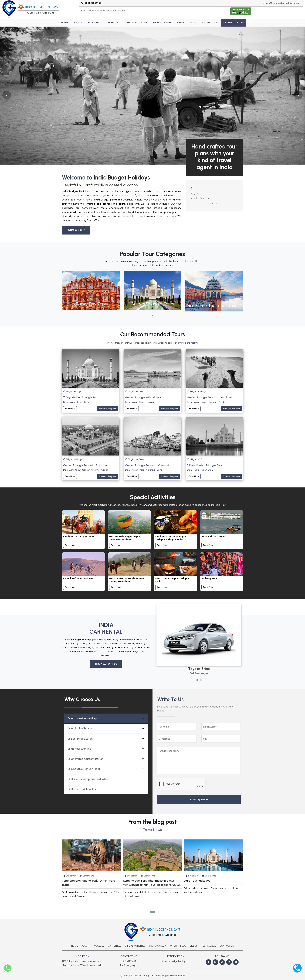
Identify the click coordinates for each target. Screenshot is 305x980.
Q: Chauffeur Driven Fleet (84, 769)
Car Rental (112, 22)
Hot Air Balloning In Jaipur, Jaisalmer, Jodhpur (125, 538)
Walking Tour (209, 578)
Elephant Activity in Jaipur (79, 536)
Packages (94, 22)
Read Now (70, 545)
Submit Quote (198, 799)
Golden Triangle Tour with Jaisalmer (209, 397)
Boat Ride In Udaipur (213, 536)
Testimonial (208, 946)
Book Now (70, 408)
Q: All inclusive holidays (83, 718)
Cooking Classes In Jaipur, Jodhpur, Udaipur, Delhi (170, 538)
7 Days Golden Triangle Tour (80, 397)
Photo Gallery (162, 22)
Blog (193, 22)
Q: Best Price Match (80, 738)
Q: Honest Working (79, 748)
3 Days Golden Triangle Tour (204, 465)
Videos (194, 946)
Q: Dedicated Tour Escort (84, 789)
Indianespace (178, 975)
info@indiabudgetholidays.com (283, 3)
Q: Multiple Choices (80, 728)
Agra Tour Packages (197, 880)
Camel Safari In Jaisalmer (78, 578)
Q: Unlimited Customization (86, 759)
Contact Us (209, 22)
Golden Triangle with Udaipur (143, 397)
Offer (180, 22)
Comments (88, 875)
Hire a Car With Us (106, 664)
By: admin (71, 875)
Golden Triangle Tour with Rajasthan (85, 465)
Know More (74, 229)
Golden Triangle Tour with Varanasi (147, 465)
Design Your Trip (234, 22)
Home (64, 22)
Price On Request (107, 408)
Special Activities (136, 22)
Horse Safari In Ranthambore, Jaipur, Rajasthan (127, 580)
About (78, 22)
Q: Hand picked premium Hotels (88, 779)
